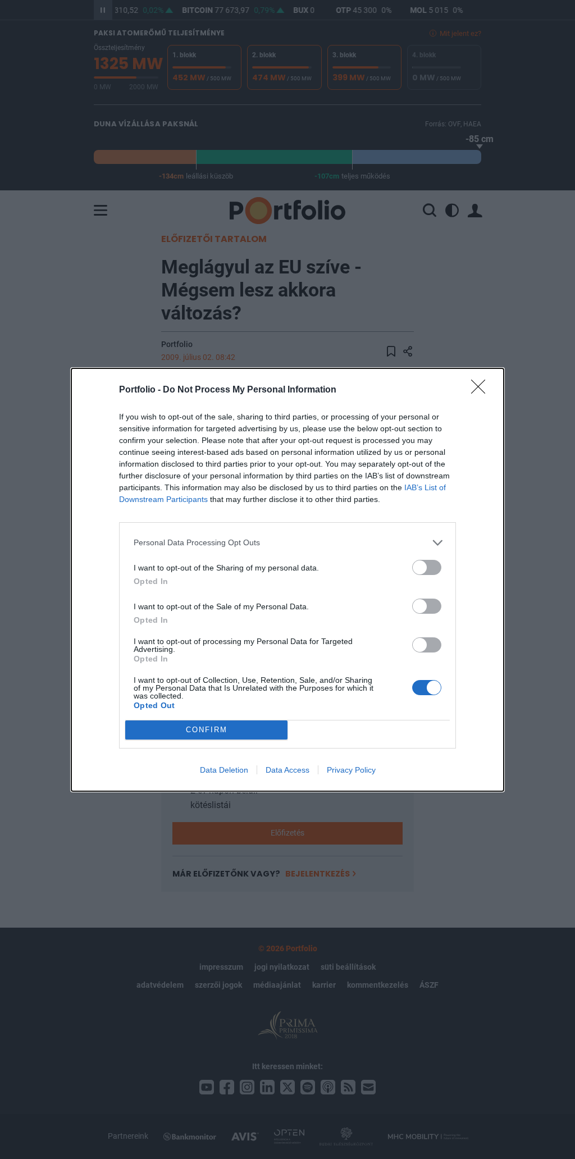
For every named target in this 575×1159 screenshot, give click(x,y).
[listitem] (287, 543)
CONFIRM (206, 729)
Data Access (287, 769)
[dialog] (287, 579)
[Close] (481, 390)
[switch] (426, 567)
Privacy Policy (351, 769)
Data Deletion (224, 769)
